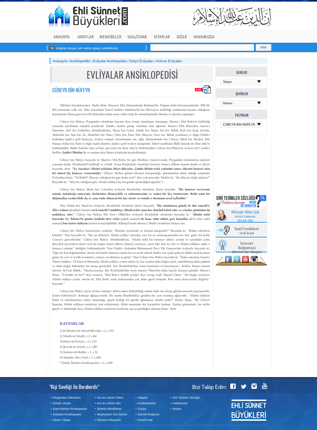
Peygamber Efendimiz (67, 397)
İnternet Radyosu (148, 414)
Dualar (142, 408)
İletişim (177, 408)
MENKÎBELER (110, 36)
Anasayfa (60, 61)
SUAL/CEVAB (137, 36)
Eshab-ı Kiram (62, 403)
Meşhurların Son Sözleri (112, 414)
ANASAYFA (62, 36)
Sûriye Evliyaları (141, 61)
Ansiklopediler (80, 61)
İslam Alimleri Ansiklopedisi (70, 408)
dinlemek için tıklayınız (247, 248)
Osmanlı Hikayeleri (109, 420)
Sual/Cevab (145, 420)
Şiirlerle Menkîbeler (109, 408)
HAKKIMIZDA (203, 36)
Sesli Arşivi (246, 231)
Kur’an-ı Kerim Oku (109, 403)
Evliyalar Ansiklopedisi (109, 61)
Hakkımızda (180, 403)
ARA (263, 47)
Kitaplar (143, 397)
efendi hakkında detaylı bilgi (245, 216)
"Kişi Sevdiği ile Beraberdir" (74, 386)
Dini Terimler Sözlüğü (186, 397)
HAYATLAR (85, 36)
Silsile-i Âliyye (62, 420)
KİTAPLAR (162, 36)
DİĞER (182, 36)
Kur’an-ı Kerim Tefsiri (110, 397)
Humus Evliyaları (169, 61)
